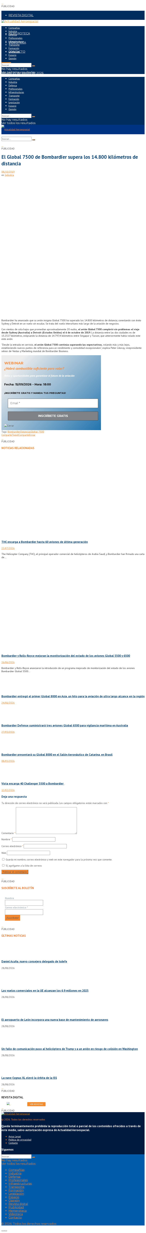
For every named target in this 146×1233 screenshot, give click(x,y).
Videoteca (16, 1214)
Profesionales (15, 38)
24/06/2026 (8, 702)
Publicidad (16, 1207)
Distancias (25, 431)
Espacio (12, 55)
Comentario (8, 833)
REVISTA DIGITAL (21, 15)
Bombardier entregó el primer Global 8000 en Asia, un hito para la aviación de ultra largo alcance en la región (73, 696)
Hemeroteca (18, 1210)
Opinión (12, 58)
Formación (14, 48)
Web (3, 853)
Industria (13, 31)
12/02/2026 (8, 790)
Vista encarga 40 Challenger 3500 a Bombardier (32, 784)
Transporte (14, 44)
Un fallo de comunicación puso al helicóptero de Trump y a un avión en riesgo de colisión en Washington (69, 1049)
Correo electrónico (12, 846)
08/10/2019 (8, 171)
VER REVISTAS (36, 1104)
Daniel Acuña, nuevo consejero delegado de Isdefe (34, 961)
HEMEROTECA (19, 33)
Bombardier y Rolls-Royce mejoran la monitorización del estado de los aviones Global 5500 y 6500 (65, 656)
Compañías (14, 27)
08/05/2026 (8, 761)
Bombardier (14, 431)
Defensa (13, 34)
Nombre (6, 839)
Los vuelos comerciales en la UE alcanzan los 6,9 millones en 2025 (44, 991)
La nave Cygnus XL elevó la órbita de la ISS (29, 1078)
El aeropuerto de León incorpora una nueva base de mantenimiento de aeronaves (54, 1020)
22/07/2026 (8, 548)
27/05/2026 (8, 732)
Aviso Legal (15, 1136)
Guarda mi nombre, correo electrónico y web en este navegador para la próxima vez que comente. (59, 859)
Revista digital (18, 1204)
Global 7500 (37, 431)
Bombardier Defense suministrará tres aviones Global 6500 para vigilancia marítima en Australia (64, 725)
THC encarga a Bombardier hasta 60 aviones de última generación (44, 542)
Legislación (14, 51)
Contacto (13, 1143)
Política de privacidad (20, 1139)
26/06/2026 (8, 662)
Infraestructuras (16, 41)
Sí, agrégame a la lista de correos (23, 865)
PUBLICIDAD (18, 24)
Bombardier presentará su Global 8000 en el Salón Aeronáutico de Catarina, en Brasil (57, 755)
